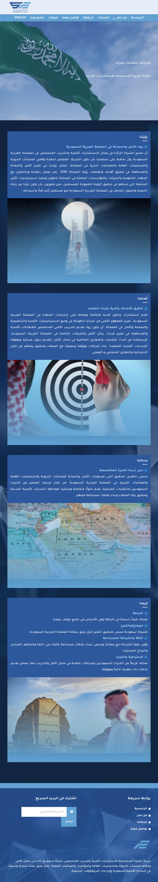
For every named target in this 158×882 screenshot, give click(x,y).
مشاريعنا (37, 17)
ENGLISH (20, 17)
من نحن (121, 17)
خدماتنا (142, 822)
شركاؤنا (88, 17)
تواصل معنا (70, 17)
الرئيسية (137, 17)
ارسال (69, 821)
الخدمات (103, 17)
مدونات (53, 17)
